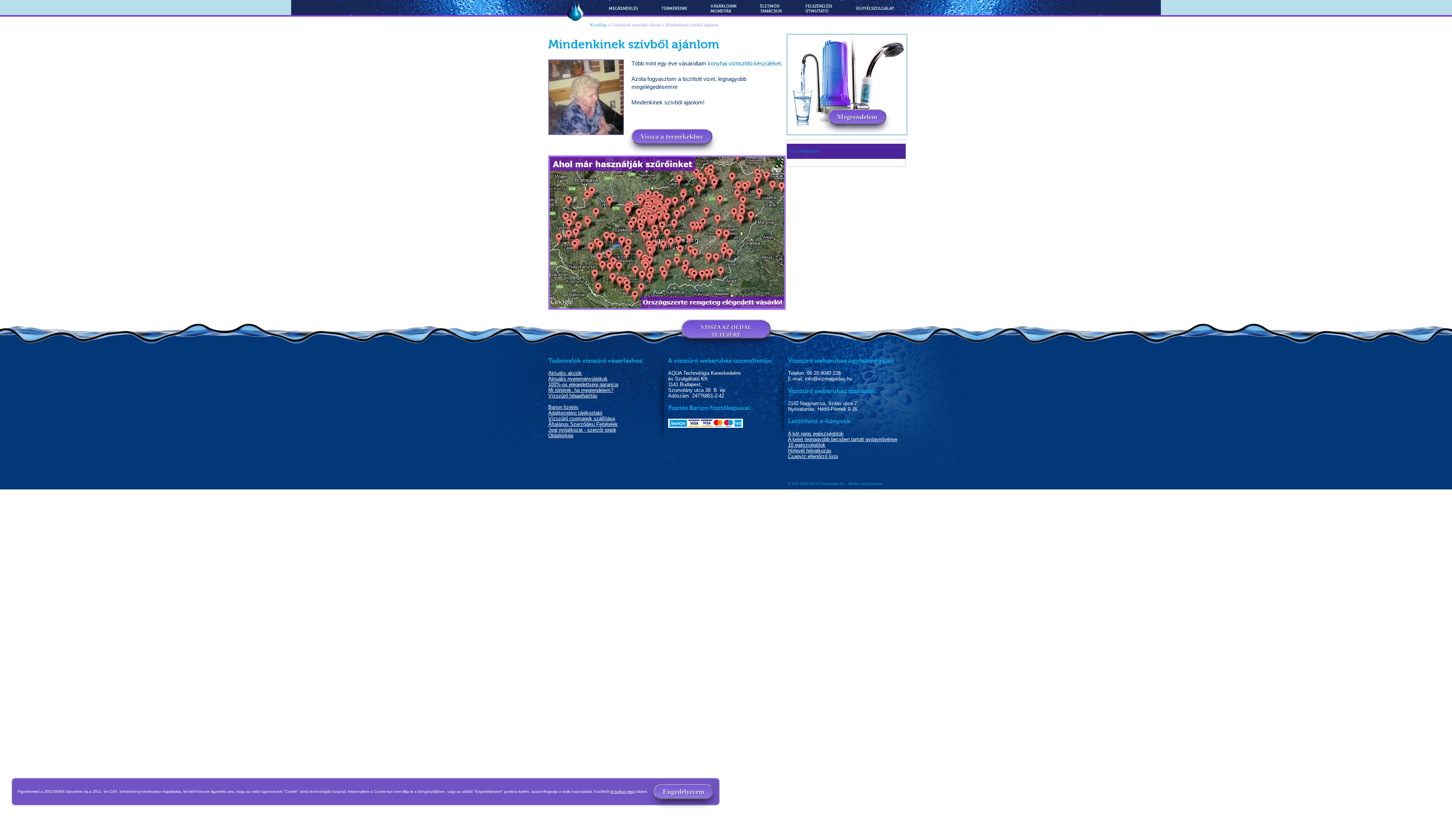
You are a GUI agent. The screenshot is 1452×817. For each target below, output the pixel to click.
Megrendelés (623, 8)
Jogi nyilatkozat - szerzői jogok (582, 430)
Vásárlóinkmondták (723, 9)
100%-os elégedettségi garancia (583, 384)
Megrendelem (857, 117)
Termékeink (674, 8)
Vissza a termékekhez (672, 136)
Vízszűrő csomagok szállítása (581, 418)
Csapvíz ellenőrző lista (813, 456)
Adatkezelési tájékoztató (575, 413)
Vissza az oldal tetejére (726, 331)
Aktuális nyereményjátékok (578, 379)
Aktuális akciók (565, 373)
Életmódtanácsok (771, 9)
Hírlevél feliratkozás (809, 451)
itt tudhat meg (622, 791)
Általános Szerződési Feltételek (583, 424)
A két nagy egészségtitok (816, 433)
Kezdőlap (598, 25)
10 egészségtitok (806, 445)
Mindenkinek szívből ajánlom (691, 25)
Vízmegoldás (575, 12)
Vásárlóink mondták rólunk (636, 25)
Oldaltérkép (560, 435)
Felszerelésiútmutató (818, 9)
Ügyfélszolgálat (875, 8)
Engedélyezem (683, 791)
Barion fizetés (563, 407)
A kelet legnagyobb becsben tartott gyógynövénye (842, 439)
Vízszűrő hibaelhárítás (572, 396)
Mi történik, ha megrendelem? (580, 390)
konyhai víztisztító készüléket (744, 63)
